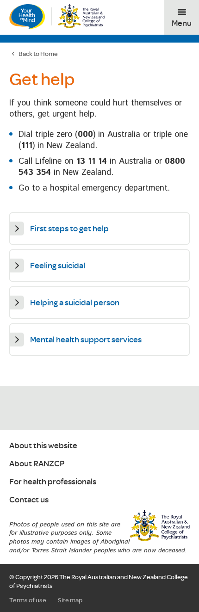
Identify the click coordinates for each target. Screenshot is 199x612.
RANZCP (160, 526)
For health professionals (52, 481)
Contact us (29, 499)
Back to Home (38, 53)
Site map (70, 600)
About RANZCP (36, 463)
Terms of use (27, 600)
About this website (43, 445)
